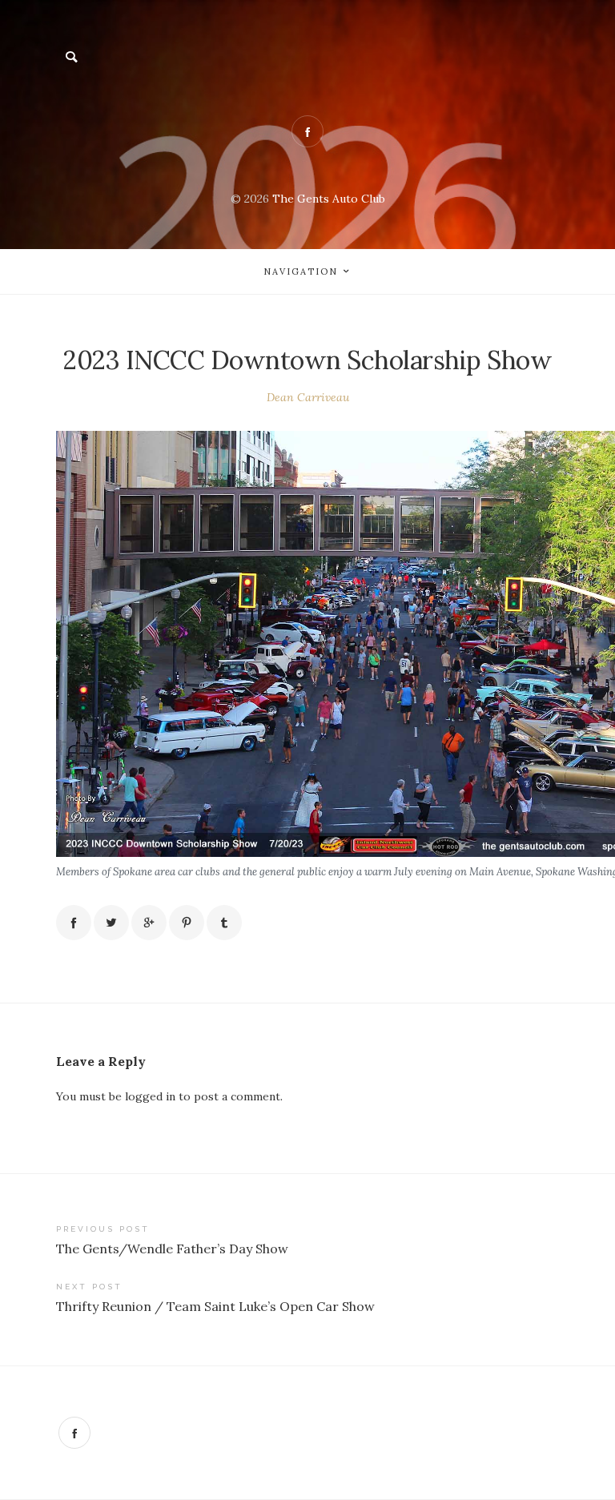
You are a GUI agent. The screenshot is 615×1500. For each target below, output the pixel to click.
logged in (150, 1096)
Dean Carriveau (308, 397)
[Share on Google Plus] (149, 922)
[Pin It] (186, 922)
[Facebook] (74, 1433)
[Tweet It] (111, 922)
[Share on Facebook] (73, 922)
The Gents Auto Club (328, 198)
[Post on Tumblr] (224, 922)
